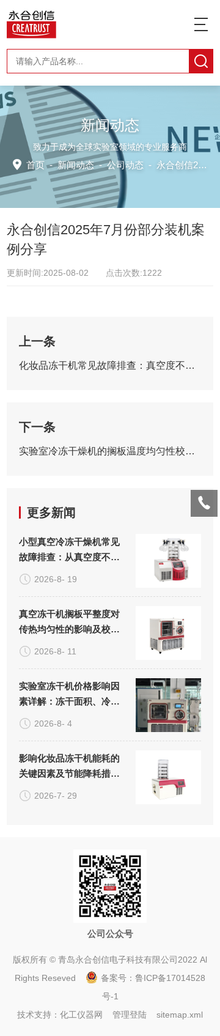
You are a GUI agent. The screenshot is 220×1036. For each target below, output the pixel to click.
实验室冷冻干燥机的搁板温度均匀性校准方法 (110, 451)
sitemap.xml (179, 1014)
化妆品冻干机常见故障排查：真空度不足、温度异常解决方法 (110, 365)
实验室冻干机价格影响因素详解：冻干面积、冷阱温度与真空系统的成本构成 (69, 695)
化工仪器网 (81, 1014)
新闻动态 (75, 165)
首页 (35, 165)
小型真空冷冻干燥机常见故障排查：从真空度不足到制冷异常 (69, 550)
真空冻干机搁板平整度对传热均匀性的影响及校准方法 (69, 623)
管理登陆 (129, 1014)
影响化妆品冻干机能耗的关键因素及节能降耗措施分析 (69, 767)
